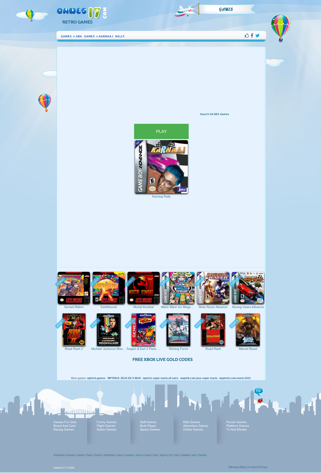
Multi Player (148, 425)
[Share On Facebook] (253, 35)
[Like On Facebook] (248, 35)
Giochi (98, 455)
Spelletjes (110, 455)
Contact (252, 467)
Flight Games (106, 425)
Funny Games (106, 422)
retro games (77, 21)
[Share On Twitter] (257, 35)
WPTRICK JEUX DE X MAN (124, 378)
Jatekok (185, 455)
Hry (177, 455)
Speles (202, 455)
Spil (155, 455)
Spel (89, 455)
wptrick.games (96, 378)
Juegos (129, 455)
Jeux (120, 455)
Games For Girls (65, 422)
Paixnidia (59, 455)
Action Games (106, 429)
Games (226, 9)
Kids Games (191, 422)
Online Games (193, 429)
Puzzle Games (236, 422)
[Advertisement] (161, 79)
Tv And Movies (236, 429)
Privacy (263, 467)
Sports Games (150, 429)
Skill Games (148, 422)
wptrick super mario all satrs (160, 378)
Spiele (81, 455)
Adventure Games (195, 425)
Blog (243, 467)
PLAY (161, 131)
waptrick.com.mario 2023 (235, 378)
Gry (171, 455)
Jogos (163, 455)
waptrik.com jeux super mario (198, 378)
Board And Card (65, 425)
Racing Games (64, 429)
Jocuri (139, 455)
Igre (194, 455)
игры (148, 455)
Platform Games (237, 425)
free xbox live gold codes (162, 359)
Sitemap (233, 467)
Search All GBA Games (214, 114)
